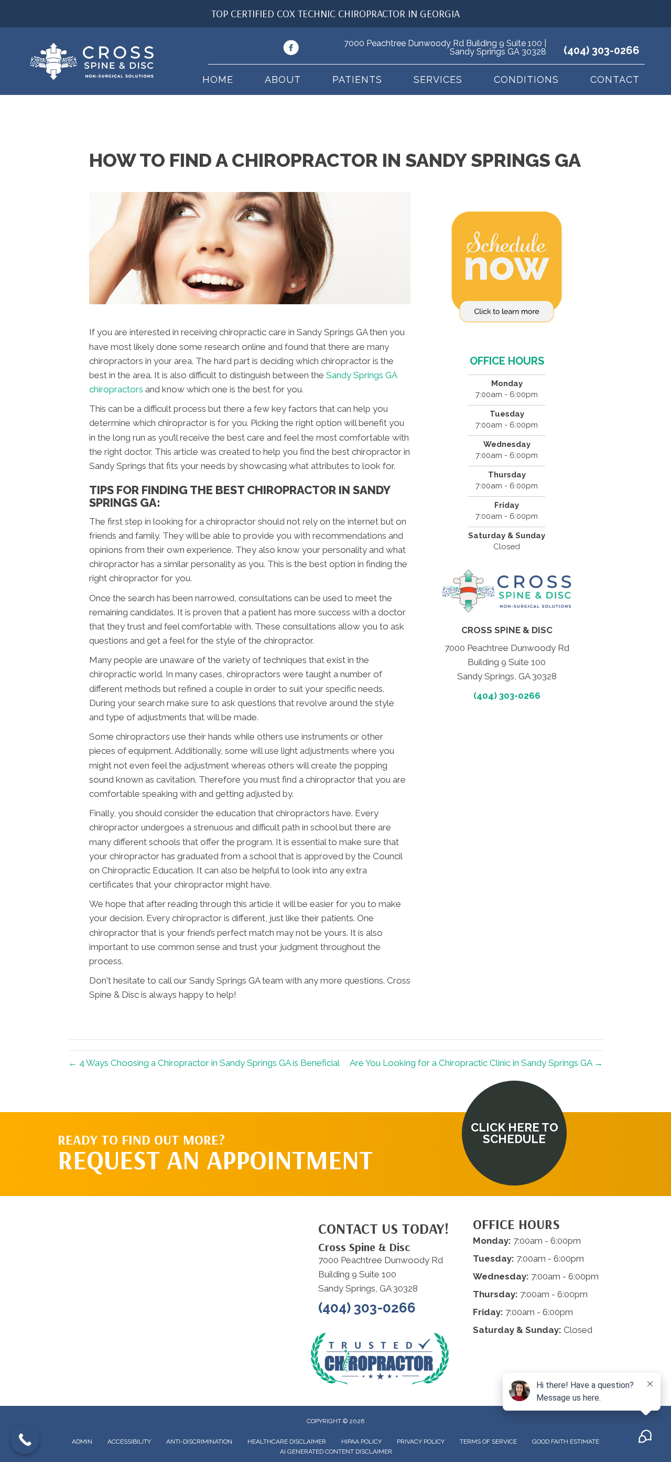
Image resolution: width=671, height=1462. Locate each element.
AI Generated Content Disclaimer (336, 1451)
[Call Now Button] (24, 1439)
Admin (82, 1441)
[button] (514, 1133)
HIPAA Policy (361, 1441)
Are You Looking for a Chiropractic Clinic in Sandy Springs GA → (476, 1063)
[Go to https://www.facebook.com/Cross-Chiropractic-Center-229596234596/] (291, 49)
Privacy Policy (421, 1441)
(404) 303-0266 (602, 50)
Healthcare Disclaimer (286, 1441)
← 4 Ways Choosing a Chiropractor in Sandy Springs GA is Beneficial (204, 1063)
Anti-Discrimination (199, 1441)
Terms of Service (488, 1441)
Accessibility (129, 1441)
